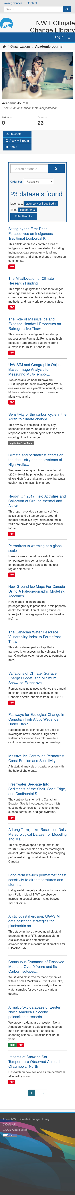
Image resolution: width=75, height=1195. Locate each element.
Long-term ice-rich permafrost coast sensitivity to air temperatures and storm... (37, 879)
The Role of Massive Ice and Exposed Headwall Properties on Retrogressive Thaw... (34, 323)
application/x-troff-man (21, 443)
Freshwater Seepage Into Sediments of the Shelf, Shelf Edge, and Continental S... (37, 788)
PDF (12, 266)
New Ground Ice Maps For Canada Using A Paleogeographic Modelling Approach (36, 591)
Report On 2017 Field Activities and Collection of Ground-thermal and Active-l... (37, 500)
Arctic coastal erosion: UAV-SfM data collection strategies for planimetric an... (34, 920)
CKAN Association (15, 1130)
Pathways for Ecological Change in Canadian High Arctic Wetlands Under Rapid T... (36, 719)
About (13, 147)
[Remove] (55, 203)
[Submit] (67, 9)
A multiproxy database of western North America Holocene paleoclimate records (35, 1011)
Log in (59, 37)
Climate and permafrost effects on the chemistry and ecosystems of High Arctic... (35, 459)
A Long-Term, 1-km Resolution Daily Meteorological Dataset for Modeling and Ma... (37, 834)
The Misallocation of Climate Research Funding (31, 281)
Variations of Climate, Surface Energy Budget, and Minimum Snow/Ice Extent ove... (32, 677)
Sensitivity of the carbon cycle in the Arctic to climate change (37, 416)
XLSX (12, 1045)
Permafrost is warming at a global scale (35, 548)
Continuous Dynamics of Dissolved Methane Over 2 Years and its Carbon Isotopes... (36, 966)
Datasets (15, 134)
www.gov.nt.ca (13, 3)
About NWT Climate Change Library (26, 1119)
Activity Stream (19, 140)
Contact (32, 3)
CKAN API (10, 1124)
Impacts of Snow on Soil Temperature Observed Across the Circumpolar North (36, 1061)
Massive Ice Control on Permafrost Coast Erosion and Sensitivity (36, 758)
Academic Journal (49, 46)
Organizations (20, 46)
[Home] (4, 46)
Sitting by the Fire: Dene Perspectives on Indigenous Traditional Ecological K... (30, 233)
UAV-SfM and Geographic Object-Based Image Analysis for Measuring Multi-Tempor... (35, 369)
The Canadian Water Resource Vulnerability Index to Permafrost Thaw (34, 636)
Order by (15, 181)
